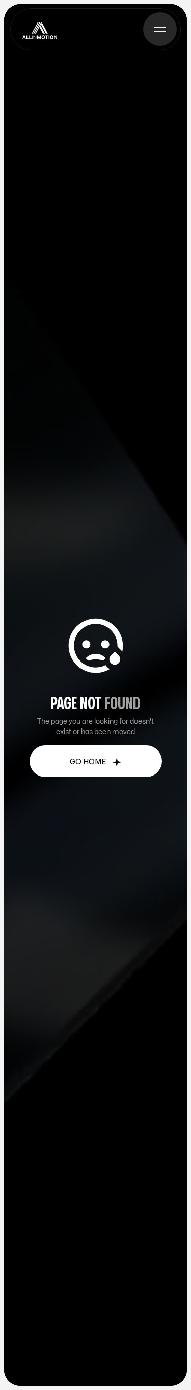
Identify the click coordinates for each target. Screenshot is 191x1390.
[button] (160, 29)
